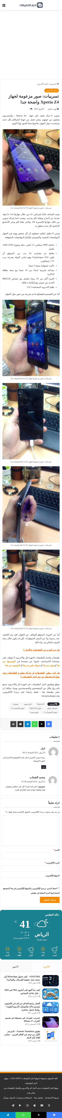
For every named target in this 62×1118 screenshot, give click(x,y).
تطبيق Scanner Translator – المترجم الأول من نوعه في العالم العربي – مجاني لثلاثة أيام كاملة (22, 1034)
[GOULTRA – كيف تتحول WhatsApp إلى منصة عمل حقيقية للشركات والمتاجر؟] (50, 980)
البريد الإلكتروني (52, 863)
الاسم (56, 850)
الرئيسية (53, 84)
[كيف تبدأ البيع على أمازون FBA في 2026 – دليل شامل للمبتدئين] (50, 994)
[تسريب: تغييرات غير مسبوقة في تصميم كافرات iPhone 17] (50, 1022)
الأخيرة (46, 967)
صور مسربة (34, 712)
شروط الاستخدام (52, 1098)
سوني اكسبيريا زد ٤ (50, 712)
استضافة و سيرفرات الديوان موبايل (17, 1098)
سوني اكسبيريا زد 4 (17, 708)
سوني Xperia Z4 (35, 708)
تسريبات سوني (52, 708)
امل (43, 748)
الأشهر (15, 967)
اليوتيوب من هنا (12, 665)
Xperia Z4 (40, 704)
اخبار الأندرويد (42, 84)
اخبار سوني (28, 704)
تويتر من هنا (48, 665)
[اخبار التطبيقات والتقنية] (31, 5)
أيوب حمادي (52, 109)
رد (44, 767)
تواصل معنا (38, 1098)
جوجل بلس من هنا (31, 665)
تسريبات (15, 704)
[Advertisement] (31, 46)
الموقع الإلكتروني (53, 875)
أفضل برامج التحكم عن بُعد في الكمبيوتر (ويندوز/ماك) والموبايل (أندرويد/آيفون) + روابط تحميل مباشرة (22, 1006)
